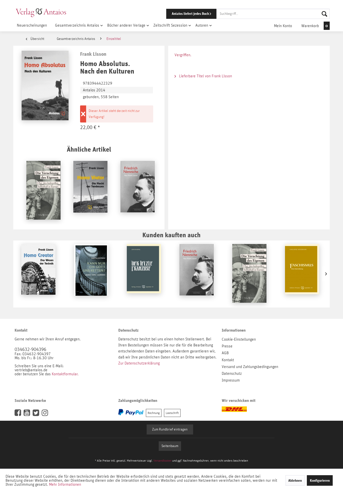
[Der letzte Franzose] (144, 274)
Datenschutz (232, 374)
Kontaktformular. (65, 374)
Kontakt (228, 360)
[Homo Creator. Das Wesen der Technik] (38, 274)
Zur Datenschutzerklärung (139, 363)
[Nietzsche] (137, 191)
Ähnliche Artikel (89, 149)
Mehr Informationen (65, 484)
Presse (227, 346)
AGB (225, 353)
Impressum (231, 380)
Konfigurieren (320, 480)
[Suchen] (324, 14)
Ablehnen (295, 480)
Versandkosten (162, 460)
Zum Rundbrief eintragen (170, 429)
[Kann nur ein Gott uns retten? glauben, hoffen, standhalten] (91, 274)
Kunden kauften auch (171, 235)
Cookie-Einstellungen (239, 339)
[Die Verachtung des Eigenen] (43, 191)
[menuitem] (241, 14)
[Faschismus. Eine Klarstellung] (302, 274)
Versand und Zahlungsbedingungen (250, 367)
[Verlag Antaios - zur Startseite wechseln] (41, 12)
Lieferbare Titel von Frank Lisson (205, 76)
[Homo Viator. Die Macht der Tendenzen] (90, 191)
